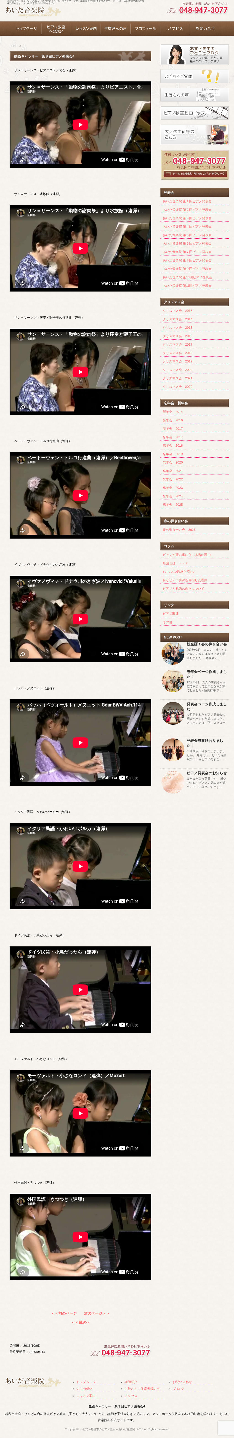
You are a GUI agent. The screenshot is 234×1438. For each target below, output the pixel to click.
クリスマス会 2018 (177, 353)
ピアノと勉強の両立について (183, 588)
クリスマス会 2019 (177, 361)
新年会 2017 (173, 428)
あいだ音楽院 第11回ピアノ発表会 (187, 285)
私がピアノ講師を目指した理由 (185, 580)
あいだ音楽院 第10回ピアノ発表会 (187, 277)
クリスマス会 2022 (177, 386)
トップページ (86, 1382)
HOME (14, 46)
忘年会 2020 (173, 462)
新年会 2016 (173, 420)
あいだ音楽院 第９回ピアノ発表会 (187, 269)
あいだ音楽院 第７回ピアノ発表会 (187, 252)
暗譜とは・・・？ (175, 563)
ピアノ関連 (171, 613)
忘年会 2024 (173, 496)
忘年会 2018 (173, 445)
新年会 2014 (173, 412)
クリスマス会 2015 (177, 327)
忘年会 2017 (173, 437)
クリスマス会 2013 (177, 311)
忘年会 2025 (173, 504)
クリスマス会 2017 (177, 344)
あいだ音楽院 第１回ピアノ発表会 (187, 201)
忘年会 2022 (173, 479)
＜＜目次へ (80, 1322)
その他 (167, 622)
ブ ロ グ (178, 1389)
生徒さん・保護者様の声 (142, 1389)
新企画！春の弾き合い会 (207, 644)
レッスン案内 (86, 1396)
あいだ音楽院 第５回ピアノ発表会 (187, 235)
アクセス (131, 1396)
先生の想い (84, 1389)
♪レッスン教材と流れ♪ (179, 571)
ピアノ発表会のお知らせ (207, 773)
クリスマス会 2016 (177, 336)
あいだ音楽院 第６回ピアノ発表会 (187, 243)
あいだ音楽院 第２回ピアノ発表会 (187, 209)
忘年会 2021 (173, 471)
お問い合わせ (182, 1382)
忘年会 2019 (173, 454)
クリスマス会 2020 (177, 370)
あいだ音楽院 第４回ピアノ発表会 (187, 226)
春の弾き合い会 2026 (179, 529)
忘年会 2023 (173, 488)
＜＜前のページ (64, 1313)
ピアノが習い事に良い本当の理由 (187, 555)
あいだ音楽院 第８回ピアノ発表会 (187, 260)
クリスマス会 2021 (177, 378)
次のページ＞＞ (97, 1313)
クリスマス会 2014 (177, 319)
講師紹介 (131, 1382)
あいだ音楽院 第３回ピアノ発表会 (187, 218)
